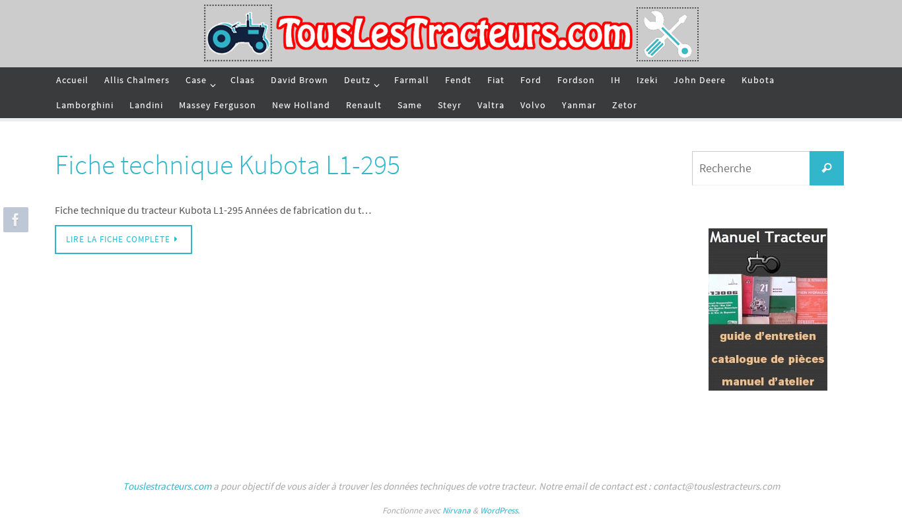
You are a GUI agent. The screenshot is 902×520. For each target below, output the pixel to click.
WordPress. (500, 510)
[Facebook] (13, 219)
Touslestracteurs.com (167, 486)
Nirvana (456, 510)
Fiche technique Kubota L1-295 (227, 164)
